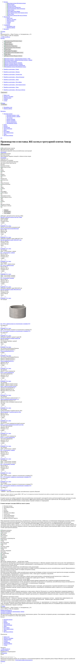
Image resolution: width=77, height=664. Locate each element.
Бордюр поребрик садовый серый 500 (10, 338)
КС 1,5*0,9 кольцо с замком (8, 252)
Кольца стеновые (18, 64)
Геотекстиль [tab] (14, 46)
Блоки (12, 4)
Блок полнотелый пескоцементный (10, 228)
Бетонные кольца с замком (25, 60)
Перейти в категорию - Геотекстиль (13, 74)
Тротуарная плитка (23, 12)
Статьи (8, 23)
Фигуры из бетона (22, 15)
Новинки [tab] (6, 210)
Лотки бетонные (20, 8)
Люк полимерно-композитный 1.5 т (10, 399)
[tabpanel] (38, 62)
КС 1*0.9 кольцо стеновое (7, 278)
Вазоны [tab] (10, 44)
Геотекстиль (17, 7)
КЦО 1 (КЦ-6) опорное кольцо (8, 386)
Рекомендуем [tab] (7, 211)
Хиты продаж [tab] (7, 213)
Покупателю (7, 16)
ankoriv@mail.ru (5, 650)
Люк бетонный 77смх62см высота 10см (11, 412)
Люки (12, 10)
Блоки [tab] (9, 42)
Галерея (9, 22)
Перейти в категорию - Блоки (11, 69)
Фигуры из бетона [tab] (17, 55)
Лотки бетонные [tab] (16, 47)
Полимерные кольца (20, 66)
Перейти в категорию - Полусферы (13, 82)
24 (1, 198)
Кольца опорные (17, 62)
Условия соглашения (6, 613)
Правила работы (11, 27)
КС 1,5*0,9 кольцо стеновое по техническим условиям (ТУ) (16, 485)
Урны (12, 14)
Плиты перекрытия (20, 65)
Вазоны (14, 6)
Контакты (6, 29)
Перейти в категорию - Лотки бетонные (14, 77)
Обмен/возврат (10, 20)
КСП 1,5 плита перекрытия (8, 437)
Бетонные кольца (21, 3)
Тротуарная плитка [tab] (18, 52)
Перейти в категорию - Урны (11, 87)
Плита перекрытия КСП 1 (7, 361)
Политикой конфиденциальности (23, 660)
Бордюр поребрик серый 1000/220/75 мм (11, 240)
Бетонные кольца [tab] (17, 41)
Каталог (6, 1)
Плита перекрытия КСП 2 (7, 351)
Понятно (3, 661)
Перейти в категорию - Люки (11, 79)
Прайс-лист (10, 18)
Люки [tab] (9, 49)
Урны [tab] (9, 54)
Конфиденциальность (6, 610)
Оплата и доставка (11, 19)
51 (1, 168)
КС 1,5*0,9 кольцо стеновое (8, 464)
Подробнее (3, 152)
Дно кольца (14, 61)
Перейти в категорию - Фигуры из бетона (14, 89)
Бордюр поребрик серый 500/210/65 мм (11, 289)
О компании (7, 25)
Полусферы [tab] (14, 50)
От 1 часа (8, 225)
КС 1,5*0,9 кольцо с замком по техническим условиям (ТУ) (16, 477)
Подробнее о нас (11, 26)
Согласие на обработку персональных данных (12, 611)
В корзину (3, 225)
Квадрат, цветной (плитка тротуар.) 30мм (11, 217)
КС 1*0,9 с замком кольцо (7, 265)
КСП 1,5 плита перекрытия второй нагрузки (12, 424)
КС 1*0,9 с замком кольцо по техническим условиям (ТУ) (15, 323)
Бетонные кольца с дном (23, 58)
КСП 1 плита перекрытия (7, 372)
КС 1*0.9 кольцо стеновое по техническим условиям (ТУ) (15, 331)
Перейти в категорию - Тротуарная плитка (14, 84)
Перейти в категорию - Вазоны (12, 72)
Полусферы (17, 11)
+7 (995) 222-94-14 (5, 37)
